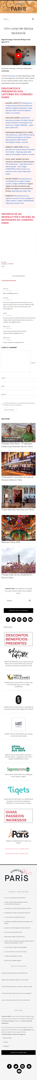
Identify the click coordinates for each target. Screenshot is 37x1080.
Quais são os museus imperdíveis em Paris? (17, 908)
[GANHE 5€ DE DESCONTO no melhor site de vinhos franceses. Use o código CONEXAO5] (18, 677)
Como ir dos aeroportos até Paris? (15, 897)
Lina (5, 262)
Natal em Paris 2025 (10, 542)
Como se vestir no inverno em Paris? (15, 951)
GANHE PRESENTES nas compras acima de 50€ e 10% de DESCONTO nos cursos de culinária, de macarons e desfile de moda (18, 664)
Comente (33, 363)
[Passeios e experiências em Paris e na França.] (18, 833)
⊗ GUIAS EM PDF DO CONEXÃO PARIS (17, 849)
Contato (5, 1042)
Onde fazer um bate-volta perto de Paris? (17, 912)
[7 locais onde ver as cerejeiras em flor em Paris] (18, 560)
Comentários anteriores (8, 280)
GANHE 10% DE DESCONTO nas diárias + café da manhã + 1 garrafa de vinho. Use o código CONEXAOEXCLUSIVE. (18, 757)
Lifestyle (10, 264)
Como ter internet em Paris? (13, 932)
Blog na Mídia (7, 1038)
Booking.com (8, 627)
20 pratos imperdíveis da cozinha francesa (14, 973)
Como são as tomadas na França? (14, 917)
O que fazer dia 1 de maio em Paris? (17, 509)
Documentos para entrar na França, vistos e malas (17, 986)
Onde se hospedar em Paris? (13, 956)
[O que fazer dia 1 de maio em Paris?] (18, 496)
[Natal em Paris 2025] (18, 528)
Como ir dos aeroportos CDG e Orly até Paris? (16, 1000)
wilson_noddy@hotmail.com (10, 293)
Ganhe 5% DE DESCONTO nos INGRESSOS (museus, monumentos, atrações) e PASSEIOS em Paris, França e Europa (18, 801)
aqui (13, 76)
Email (3, 386)
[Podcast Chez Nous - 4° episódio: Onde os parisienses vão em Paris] (18, 432)
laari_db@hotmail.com (15, 322)
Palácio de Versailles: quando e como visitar (15, 980)
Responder (9, 290)
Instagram (6, 1046)
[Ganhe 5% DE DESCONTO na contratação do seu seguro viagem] (18, 770)
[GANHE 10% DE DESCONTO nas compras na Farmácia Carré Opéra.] (18, 724)
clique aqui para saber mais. (21, 191)
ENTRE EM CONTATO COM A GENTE (18, 610)
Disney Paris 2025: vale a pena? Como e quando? (16, 993)
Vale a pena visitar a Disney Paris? (14, 936)
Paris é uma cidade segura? (12, 960)
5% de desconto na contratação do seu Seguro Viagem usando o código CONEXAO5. (18, 181)
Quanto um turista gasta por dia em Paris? (17, 927)
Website (3, 394)
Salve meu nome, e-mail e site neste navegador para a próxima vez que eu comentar (19, 404)
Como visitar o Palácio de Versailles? (15, 947)
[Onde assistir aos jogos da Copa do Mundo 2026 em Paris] (18, 463)
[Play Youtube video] (18, 55)
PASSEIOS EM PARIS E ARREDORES (17, 853)
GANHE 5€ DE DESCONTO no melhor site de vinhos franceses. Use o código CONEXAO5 (18, 685)
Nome (3, 378)
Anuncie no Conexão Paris (18, 1052)
